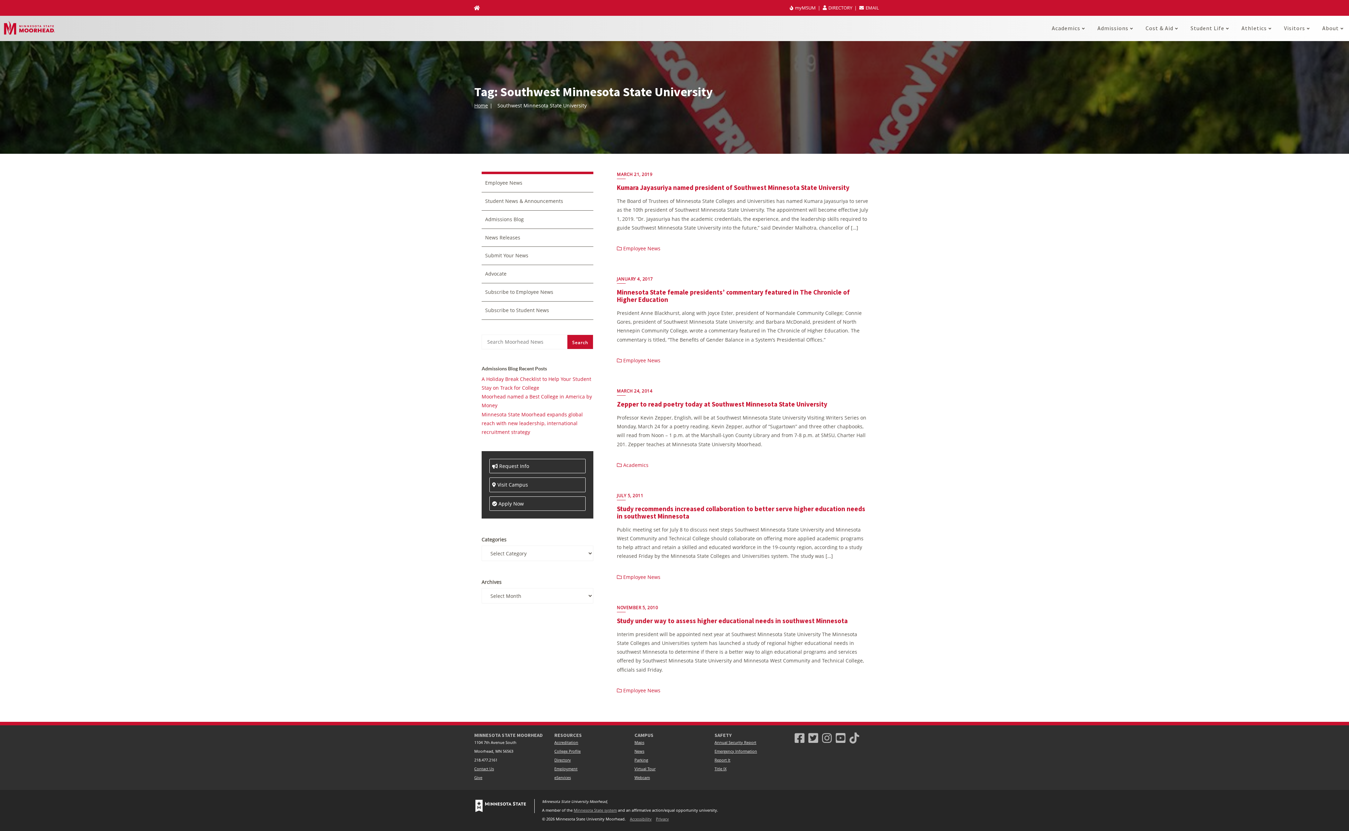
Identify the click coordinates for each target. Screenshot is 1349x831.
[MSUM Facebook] (799, 737)
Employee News (641, 248)
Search (580, 342)
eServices (562, 777)
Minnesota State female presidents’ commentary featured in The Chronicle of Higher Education (733, 296)
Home (481, 105)
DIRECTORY (840, 8)
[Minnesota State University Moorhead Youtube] (841, 737)
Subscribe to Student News (517, 310)
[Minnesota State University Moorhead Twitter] (813, 737)
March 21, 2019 (634, 174)
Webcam (642, 777)
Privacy (662, 819)
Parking (641, 760)
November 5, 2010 (637, 608)
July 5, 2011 (630, 496)
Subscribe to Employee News (519, 292)
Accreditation (566, 742)
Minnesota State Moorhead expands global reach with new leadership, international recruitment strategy (532, 423)
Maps (639, 742)
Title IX (720, 768)
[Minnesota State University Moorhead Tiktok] (854, 737)
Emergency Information (736, 751)
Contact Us (484, 768)
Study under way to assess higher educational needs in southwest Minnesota (732, 620)
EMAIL (872, 8)
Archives (492, 582)
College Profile (567, 751)
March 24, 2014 (634, 391)
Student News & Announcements (524, 201)
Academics (635, 465)
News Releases (502, 237)
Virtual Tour (645, 768)
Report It (722, 760)
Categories (494, 539)
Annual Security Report (735, 742)
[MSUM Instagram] (827, 737)
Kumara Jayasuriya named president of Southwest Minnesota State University (733, 187)
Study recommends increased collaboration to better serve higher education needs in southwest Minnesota (741, 512)
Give (478, 777)
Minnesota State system (595, 810)
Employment (566, 768)
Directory (562, 760)
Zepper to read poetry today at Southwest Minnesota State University (722, 404)
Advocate (496, 273)
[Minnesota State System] (500, 806)
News (639, 751)
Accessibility (641, 819)
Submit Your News (506, 255)
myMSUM (805, 8)
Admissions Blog (504, 219)
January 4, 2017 (635, 279)
